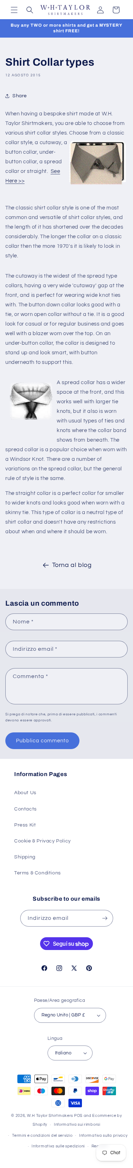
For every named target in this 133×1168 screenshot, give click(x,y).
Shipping (24, 857)
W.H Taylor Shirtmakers (50, 1116)
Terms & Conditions (37, 872)
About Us (25, 792)
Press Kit (25, 825)
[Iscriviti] (105, 918)
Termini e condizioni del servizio (42, 1135)
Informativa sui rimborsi (77, 1124)
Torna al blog (72, 565)
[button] (14, 10)
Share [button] (19, 95)
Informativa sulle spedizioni (58, 1146)
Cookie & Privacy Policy (42, 841)
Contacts (25, 809)
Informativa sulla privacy (103, 1135)
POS (78, 1116)
